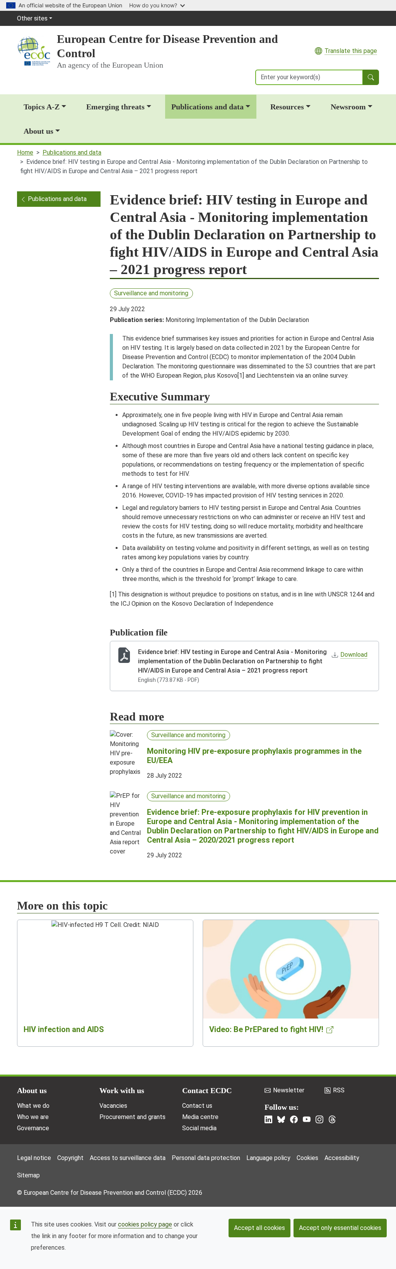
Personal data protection (206, 1158)
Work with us (121, 1090)
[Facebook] (294, 1119)
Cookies (307, 1158)
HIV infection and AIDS (64, 1029)
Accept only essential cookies (340, 1228)
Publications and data (207, 106)
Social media (199, 1128)
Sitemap (28, 1175)
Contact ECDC (207, 1090)
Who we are (33, 1117)
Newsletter (288, 1090)
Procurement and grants (132, 1117)
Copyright (70, 1158)
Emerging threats (115, 106)
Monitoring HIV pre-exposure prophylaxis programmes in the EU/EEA (254, 755)
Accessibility (341, 1158)
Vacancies (113, 1105)
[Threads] (332, 1119)
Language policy (268, 1158)
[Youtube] (307, 1119)
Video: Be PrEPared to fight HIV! (266, 1029)
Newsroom (348, 106)
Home (25, 152)
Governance (33, 1128)
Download (353, 654)
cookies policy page (145, 1224)
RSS (339, 1090)
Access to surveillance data (128, 1158)
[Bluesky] (281, 1119)
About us (38, 131)
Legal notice (34, 1158)
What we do (33, 1105)
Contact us (197, 1105)
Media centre (200, 1117)
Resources (287, 106)
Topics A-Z (42, 106)
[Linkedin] (268, 1119)
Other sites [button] (32, 18)
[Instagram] (319, 1119)
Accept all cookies (259, 1228)
